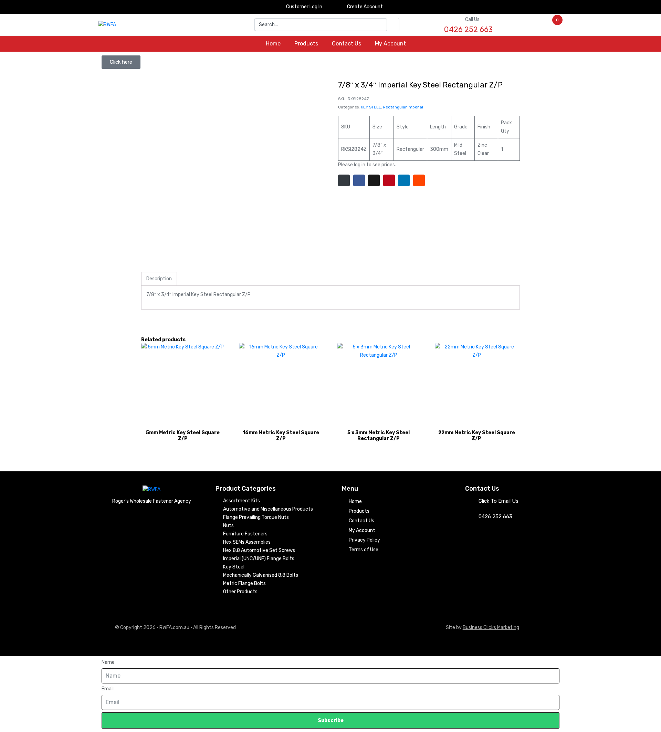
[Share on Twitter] (374, 180)
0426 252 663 (495, 516)
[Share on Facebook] (359, 180)
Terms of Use (363, 550)
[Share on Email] (344, 180)
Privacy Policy (364, 540)
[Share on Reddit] (419, 180)
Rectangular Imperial (403, 107)
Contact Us (346, 43)
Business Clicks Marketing (491, 627)
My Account (390, 43)
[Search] (393, 24)
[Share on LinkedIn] (404, 180)
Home (273, 43)
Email (108, 689)
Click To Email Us (498, 501)
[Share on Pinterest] (389, 180)
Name (108, 662)
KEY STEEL (371, 107)
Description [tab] (159, 279)
